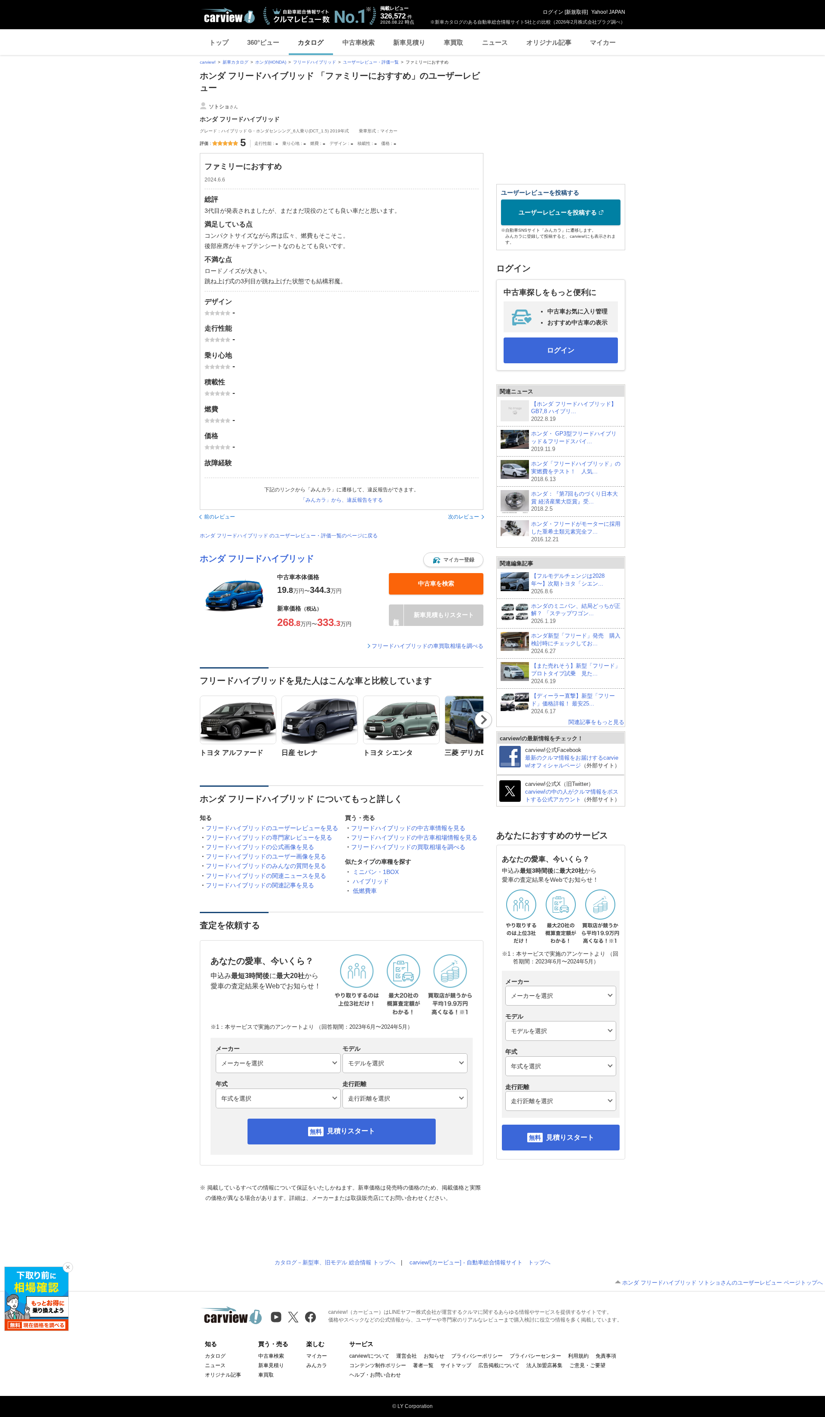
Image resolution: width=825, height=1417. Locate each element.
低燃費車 (365, 890)
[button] (453, 559)
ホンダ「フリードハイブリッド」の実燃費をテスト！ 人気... (575, 471)
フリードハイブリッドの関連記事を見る (260, 885)
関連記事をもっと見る (596, 722)
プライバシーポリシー (477, 1356)
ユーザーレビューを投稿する (558, 212)
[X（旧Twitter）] (293, 1317)
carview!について (369, 1356)
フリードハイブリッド (314, 62)
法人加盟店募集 (544, 1365)
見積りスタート (351, 1131)
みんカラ (316, 1365)
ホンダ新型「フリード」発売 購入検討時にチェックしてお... (575, 643)
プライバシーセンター (535, 1356)
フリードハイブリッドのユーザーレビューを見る (272, 828)
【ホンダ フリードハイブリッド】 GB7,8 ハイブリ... (574, 412)
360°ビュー (263, 42)
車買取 (453, 42)
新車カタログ (235, 62)
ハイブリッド (371, 881)
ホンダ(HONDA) (270, 62)
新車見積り (409, 42)
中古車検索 (358, 42)
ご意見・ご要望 (587, 1365)
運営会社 (406, 1356)
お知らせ (434, 1356)
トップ (219, 42)
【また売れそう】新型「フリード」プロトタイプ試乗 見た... (575, 673)
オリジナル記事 (548, 42)
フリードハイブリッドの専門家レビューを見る (269, 837)
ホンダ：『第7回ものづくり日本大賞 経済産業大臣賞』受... (574, 501)
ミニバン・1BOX (376, 871)
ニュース (495, 42)
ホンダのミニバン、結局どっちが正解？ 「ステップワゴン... (575, 614)
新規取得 (576, 12)
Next (484, 719)
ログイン (553, 12)
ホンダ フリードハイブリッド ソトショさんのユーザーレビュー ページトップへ (722, 1282)
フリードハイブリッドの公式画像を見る (260, 846)
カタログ (311, 42)
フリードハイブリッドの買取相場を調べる (408, 846)
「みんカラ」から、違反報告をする (341, 500)
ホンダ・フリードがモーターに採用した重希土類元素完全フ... (575, 532)
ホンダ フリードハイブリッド (257, 558)
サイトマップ (455, 1365)
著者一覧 (423, 1365)
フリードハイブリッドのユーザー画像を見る (266, 856)
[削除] (68, 1267)
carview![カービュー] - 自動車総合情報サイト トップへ (479, 1262)
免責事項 (606, 1356)
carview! (208, 62)
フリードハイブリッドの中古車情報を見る (408, 828)
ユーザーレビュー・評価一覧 (371, 62)
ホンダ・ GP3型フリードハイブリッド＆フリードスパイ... (574, 441)
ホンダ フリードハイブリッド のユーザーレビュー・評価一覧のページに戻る (289, 536)
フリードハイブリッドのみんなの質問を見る (266, 865)
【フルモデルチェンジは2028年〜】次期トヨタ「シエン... (568, 584)
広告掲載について (498, 1365)
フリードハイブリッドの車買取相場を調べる (427, 646)
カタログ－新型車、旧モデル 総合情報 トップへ (335, 1262)
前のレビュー (219, 516)
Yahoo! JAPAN (608, 12)
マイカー (603, 42)
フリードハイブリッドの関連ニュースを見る (266, 875)
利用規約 (578, 1356)
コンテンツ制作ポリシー (377, 1365)
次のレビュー (463, 516)
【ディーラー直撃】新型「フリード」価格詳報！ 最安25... (573, 704)
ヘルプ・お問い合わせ (375, 1375)
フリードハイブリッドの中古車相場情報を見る (414, 837)
